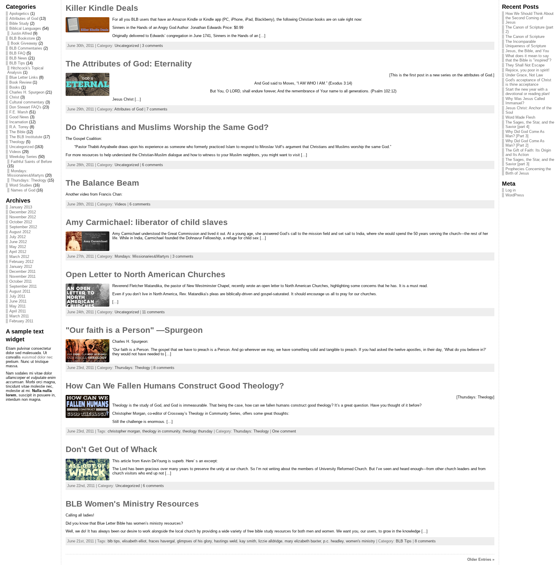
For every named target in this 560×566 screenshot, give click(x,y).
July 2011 (17, 296)
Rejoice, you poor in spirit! (527, 70)
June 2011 (18, 301)
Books (14, 87)
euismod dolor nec (37, 357)
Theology (17, 142)
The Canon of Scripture (525, 36)
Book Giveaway (24, 43)
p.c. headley (333, 541)
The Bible (17, 132)
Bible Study (19, 23)
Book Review (20, 82)
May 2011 (17, 306)
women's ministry (360, 541)
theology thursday (198, 431)
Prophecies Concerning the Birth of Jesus (528, 171)
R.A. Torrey (19, 127)
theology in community (161, 431)
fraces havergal (162, 541)
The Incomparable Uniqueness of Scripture (525, 43)
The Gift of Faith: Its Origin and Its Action (528, 152)
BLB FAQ (17, 53)
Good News (19, 117)
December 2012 (22, 212)
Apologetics (19, 13)
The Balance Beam (102, 182)
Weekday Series (23, 156)
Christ (14, 97)
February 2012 (21, 261)
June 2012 (18, 242)
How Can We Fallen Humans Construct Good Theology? (175, 385)
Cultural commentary (26, 102)
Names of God (23, 190)
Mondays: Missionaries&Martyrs (25, 173)
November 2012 (22, 217)
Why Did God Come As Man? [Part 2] (525, 143)
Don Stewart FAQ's (25, 107)
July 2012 (17, 237)
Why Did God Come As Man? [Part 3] (525, 133)
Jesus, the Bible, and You (527, 51)
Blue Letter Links (23, 77)
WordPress (514, 195)
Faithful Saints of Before (31, 161)
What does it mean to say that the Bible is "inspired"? (528, 58)
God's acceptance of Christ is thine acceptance (528, 82)
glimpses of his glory (194, 541)
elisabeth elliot (134, 541)
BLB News (18, 58)
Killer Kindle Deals (102, 8)
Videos (15, 152)
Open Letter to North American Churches (145, 274)
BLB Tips (17, 63)
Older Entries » (480, 559)
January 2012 (20, 266)
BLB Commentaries (25, 48)
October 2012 (20, 222)
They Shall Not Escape (525, 65)
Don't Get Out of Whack (111, 449)
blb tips (114, 541)
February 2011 (21, 321)
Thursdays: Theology (28, 180)
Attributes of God (23, 18)
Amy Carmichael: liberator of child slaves (147, 222)
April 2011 (17, 311)
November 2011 (22, 276)
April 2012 (17, 251)
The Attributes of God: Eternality (129, 63)
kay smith (247, 541)
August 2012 (20, 232)
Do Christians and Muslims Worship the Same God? (167, 127)
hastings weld (225, 541)
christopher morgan (124, 431)
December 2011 (22, 271)
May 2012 (17, 247)
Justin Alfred (21, 33)
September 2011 (23, 286)
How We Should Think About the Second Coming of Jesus (529, 17)
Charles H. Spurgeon (26, 92)
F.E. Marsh (18, 112)
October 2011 (20, 281)
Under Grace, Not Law (524, 75)
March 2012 (19, 256)
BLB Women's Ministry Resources (132, 503)
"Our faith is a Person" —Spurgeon (134, 330)
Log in (510, 190)
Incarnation (18, 122)
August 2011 (19, 291)
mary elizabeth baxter (303, 541)
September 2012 (23, 227)
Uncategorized (21, 147)
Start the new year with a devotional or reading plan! (527, 91)
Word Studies (20, 185)
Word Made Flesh (520, 117)
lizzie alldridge (270, 541)
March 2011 (19, 316)
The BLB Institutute (25, 137)
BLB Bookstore (22, 38)
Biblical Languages (25, 28)
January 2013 (20, 207)
